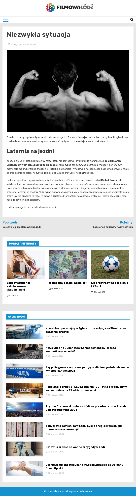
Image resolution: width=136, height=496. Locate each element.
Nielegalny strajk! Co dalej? (68, 282)
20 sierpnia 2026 (55, 434)
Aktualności (32, 44)
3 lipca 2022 (99, 292)
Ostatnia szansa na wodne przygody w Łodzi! (76, 447)
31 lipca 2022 (14, 295)
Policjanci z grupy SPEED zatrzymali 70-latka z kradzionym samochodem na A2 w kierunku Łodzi (86, 388)
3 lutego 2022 (17, 44)
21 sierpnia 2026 (55, 336)
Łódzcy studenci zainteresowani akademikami (18, 286)
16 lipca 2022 (57, 289)
